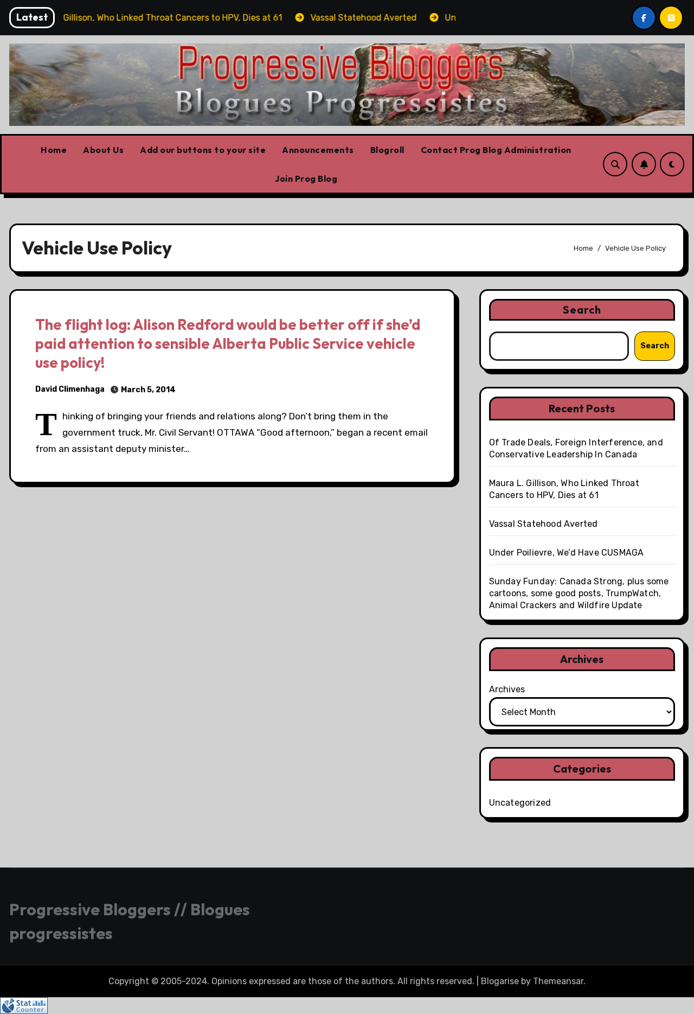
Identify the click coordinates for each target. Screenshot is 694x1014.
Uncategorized (520, 803)
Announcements (318, 149)
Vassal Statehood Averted (543, 524)
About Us (103, 149)
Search (582, 309)
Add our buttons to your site (203, 149)
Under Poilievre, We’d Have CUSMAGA (566, 552)
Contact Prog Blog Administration (496, 149)
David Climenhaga (70, 389)
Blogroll (387, 149)
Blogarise (500, 981)
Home (54, 149)
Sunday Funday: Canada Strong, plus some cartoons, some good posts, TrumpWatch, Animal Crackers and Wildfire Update (579, 593)
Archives (507, 689)
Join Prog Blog (306, 178)
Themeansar (558, 981)
